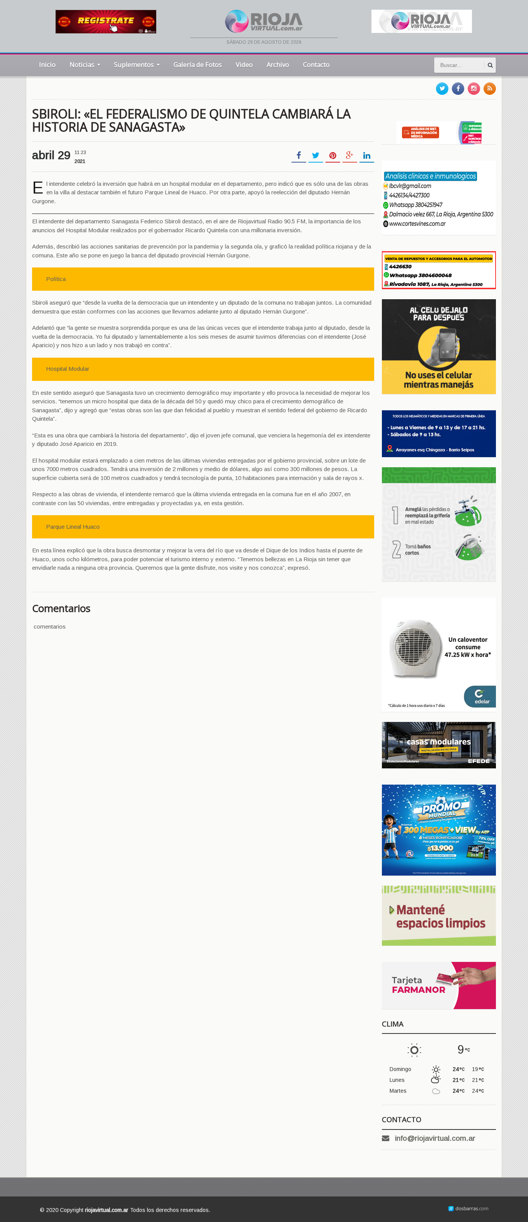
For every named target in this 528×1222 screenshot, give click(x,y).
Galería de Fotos (198, 64)
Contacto (316, 64)
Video (244, 64)
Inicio (47, 64)
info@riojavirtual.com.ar (435, 1138)
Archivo (278, 64)
